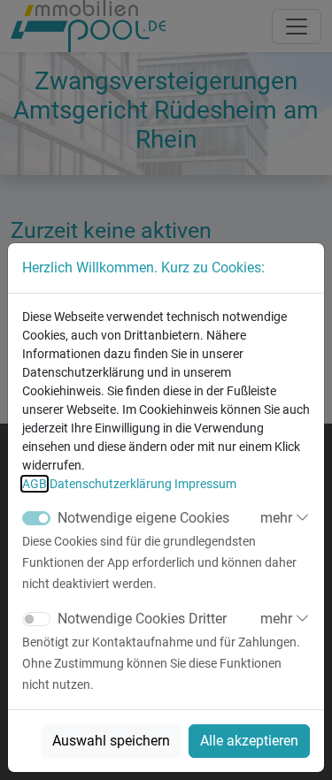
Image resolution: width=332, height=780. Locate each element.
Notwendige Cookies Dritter (142, 618)
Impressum (205, 484)
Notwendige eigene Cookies (143, 517)
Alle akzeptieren (249, 740)
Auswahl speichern (111, 740)
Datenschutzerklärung (111, 484)
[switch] (36, 619)
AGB (34, 484)
